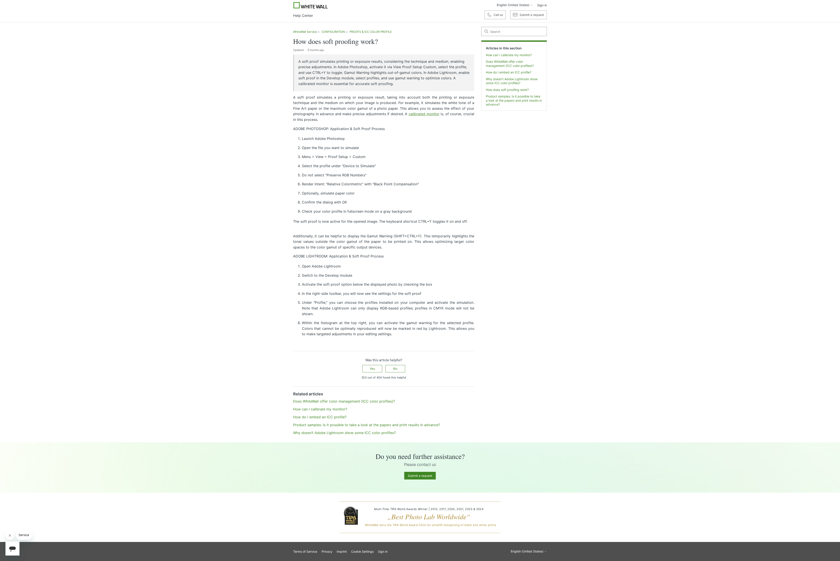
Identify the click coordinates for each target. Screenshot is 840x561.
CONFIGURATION (333, 31)
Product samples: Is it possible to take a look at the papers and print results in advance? (514, 100)
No (395, 368)
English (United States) (513, 5)
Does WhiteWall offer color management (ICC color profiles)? (510, 63)
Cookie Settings (362, 551)
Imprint (342, 551)
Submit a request (420, 476)
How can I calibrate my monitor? (509, 55)
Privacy (327, 551)
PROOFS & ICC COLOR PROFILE (371, 31)
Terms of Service (305, 551)
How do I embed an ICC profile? (508, 72)
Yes (372, 368)
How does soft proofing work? (507, 90)
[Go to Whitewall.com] (310, 5)
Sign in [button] (542, 5)
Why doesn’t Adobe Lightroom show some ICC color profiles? (511, 81)
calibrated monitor (424, 114)
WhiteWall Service (305, 31)
